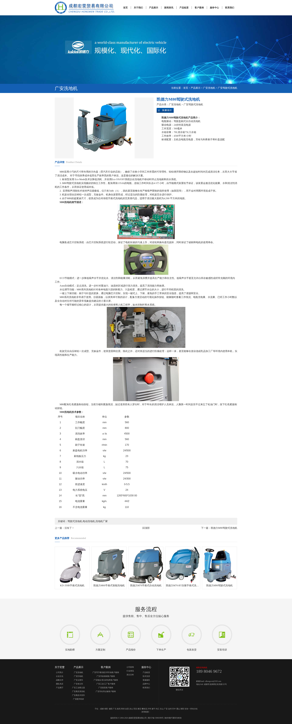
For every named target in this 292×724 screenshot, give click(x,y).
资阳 (182, 709)
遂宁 (153, 709)
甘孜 (186, 709)
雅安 (139, 709)
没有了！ (69, 528)
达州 (170, 709)
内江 (157, 709)
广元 (114, 709)
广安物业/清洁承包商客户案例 (106, 680)
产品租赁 (184, 7)
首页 (125, 7)
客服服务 (146, 680)
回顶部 (146, 528)
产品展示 (153, 7)
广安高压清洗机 (78, 691)
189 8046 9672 (209, 671)
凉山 (131, 709)
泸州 (149, 709)
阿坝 (123, 709)
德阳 (110, 709)
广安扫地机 (78, 676)
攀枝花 (144, 709)
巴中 (174, 709)
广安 (166, 709)
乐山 (161, 709)
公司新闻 (130, 667)
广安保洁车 (78, 684)
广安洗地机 (209, 88)
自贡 (127, 709)
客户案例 (199, 7)
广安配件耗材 (78, 699)
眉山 (178, 709)
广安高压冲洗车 (78, 695)
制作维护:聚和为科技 (173, 718)
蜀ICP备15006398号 (155, 718)
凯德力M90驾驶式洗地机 (224, 528)
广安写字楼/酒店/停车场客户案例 (105, 672)
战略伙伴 (59, 680)
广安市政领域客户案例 (106, 676)
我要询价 (165, 110)
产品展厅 (59, 688)
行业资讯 (130, 671)
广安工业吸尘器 (78, 688)
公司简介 (59, 672)
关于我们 (138, 7)
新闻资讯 (168, 7)
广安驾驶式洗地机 (227, 88)
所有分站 (194, 709)
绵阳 (106, 709)
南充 (119, 709)
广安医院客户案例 (105, 688)
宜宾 (135, 709)
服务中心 (214, 7)
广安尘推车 (78, 680)
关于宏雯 (59, 667)
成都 (102, 709)
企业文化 (59, 676)
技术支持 (146, 676)
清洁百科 (130, 675)
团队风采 (59, 684)
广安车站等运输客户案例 (106, 691)
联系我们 (229, 7)
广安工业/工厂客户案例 (105, 684)
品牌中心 (146, 684)
